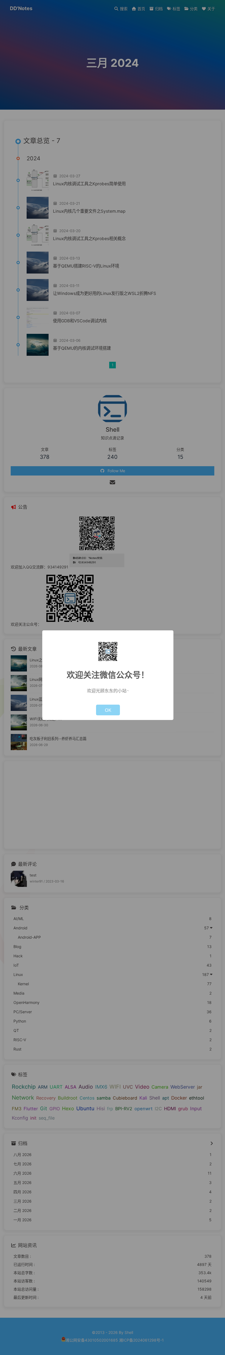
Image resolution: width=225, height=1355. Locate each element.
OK (108, 710)
